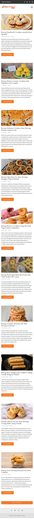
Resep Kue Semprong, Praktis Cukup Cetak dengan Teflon (16, 374)
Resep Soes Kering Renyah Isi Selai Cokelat (16, 471)
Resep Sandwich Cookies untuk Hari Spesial (16, 33)
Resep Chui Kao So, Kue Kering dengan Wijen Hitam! (14, 178)
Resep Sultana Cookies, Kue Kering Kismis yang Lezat (16, 129)
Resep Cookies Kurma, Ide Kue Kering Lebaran (14, 325)
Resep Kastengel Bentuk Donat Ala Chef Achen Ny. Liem (15, 276)
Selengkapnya (7, 54)
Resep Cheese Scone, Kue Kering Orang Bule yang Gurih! (15, 422)
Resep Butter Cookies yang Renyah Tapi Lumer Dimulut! (16, 227)
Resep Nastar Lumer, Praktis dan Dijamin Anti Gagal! (15, 82)
